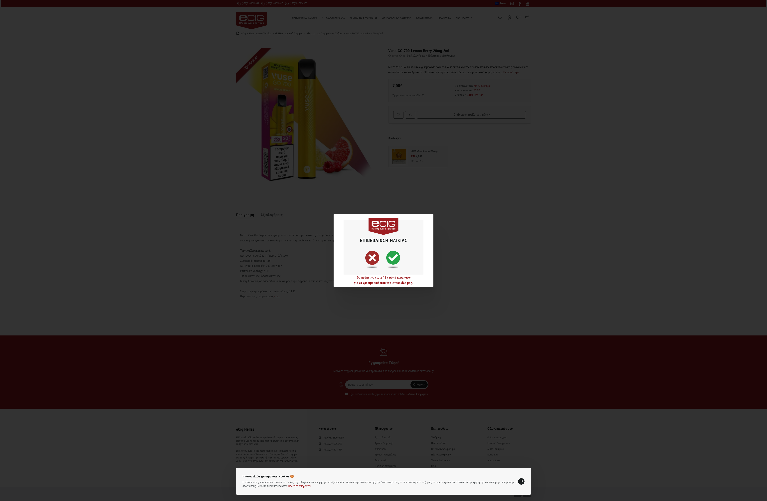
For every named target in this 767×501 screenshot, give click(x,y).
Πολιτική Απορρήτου (299, 486)
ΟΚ (521, 481)
